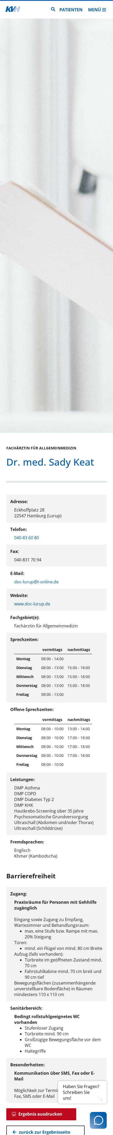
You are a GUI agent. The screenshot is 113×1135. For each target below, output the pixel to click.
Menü (94, 10)
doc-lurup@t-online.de (36, 582)
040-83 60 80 (26, 538)
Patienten (71, 10)
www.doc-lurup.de (32, 604)
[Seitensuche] (53, 10)
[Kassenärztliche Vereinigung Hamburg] (13, 9)
